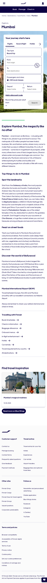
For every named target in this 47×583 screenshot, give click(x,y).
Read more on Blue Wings (13, 411)
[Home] (23, 3)
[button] (4, 3)
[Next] (40, 44)
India (28, 16)
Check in (30, 9)
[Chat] (44, 580)
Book (15, 9)
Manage (22, 9)
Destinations (12, 16)
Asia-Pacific (21, 16)
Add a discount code (14, 95)
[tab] (9, 44)
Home (4, 16)
